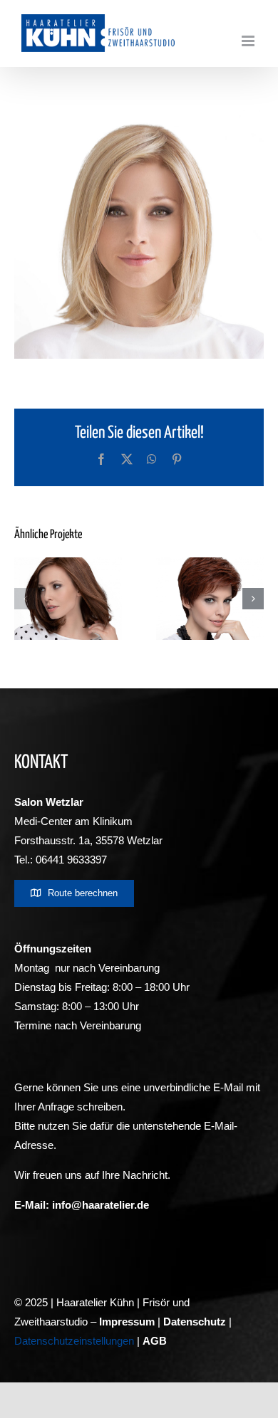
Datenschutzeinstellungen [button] (74, 1341)
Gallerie (121, 572)
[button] (25, 598)
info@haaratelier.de (100, 1205)
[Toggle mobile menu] (249, 40)
